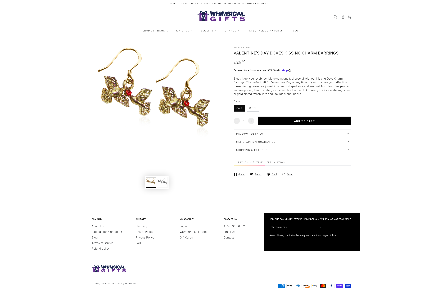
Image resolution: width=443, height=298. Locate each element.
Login (183, 226)
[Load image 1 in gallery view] (151, 182)
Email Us (230, 231)
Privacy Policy (145, 237)
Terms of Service (103, 243)
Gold (239, 108)
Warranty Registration (194, 231)
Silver (252, 108)
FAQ (138, 243)
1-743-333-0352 (234, 226)
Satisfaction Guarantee (107, 231)
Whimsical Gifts (243, 47)
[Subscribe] (320, 227)
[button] (335, 17)
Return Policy (144, 231)
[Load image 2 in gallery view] (162, 182)
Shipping (141, 226)
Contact (229, 237)
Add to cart (304, 121)
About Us (98, 226)
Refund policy (101, 248)
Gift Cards (186, 237)
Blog (95, 237)
